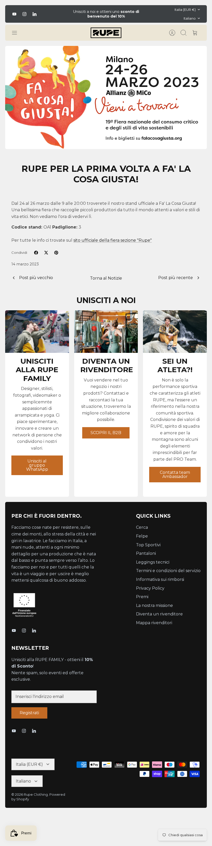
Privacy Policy (150, 588)
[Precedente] (62, 14)
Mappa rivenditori (154, 622)
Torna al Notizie (106, 278)
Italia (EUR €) (185, 9)
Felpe (142, 536)
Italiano (190, 18)
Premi (142, 596)
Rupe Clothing (36, 794)
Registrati (29, 712)
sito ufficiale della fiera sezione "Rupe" (112, 240)
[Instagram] (24, 14)
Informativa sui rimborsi (160, 579)
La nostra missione (154, 605)
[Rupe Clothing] (106, 32)
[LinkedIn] (34, 14)
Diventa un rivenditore (159, 614)
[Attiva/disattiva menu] (17, 33)
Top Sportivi (148, 544)
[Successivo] (149, 14)
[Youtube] (14, 14)
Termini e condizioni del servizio (168, 570)
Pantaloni (146, 553)
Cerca (142, 527)
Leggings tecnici (152, 562)
